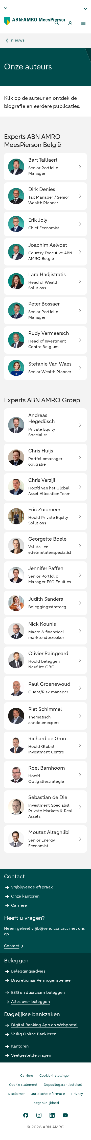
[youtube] (65, 1115)
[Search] (57, 23)
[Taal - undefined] (5, 8)
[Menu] (83, 23)
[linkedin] (52, 1115)
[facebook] (26, 1115)
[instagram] (39, 1115)
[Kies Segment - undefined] (85, 8)
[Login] (70, 23)
